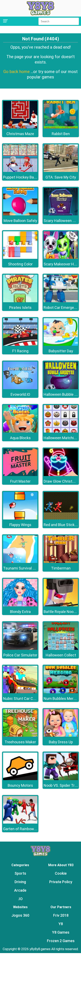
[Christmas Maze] (20, 127)
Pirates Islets (20, 307)
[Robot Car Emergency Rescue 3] (61, 301)
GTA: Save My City (60, 177)
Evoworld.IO (20, 394)
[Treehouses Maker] (20, 735)
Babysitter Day (61, 351)
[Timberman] (61, 562)
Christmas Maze (20, 134)
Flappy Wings (20, 525)
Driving (20, 882)
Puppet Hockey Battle (21, 177)
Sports (20, 873)
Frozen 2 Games (61, 941)
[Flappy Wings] (20, 518)
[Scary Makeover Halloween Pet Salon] (61, 257)
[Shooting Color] (20, 257)
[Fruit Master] (20, 475)
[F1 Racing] (20, 344)
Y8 (61, 924)
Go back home (17, 71)
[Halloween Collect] (61, 648)
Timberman (61, 568)
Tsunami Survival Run (21, 568)
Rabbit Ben (61, 134)
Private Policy (60, 882)
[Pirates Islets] (20, 301)
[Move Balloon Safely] (20, 214)
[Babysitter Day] (61, 344)
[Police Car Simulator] (20, 648)
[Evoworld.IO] (20, 388)
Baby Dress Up (61, 742)
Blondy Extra (20, 611)
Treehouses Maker (20, 742)
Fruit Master (20, 481)
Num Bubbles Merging (62, 698)
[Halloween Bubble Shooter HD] (61, 388)
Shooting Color (20, 264)
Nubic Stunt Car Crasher (23, 698)
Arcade (20, 890)
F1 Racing (20, 351)
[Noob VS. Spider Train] (61, 779)
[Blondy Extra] (20, 605)
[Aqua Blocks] (20, 431)
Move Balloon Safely (20, 220)
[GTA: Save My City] (61, 171)
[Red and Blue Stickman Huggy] (61, 518)
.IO (20, 899)
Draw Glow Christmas (62, 481)
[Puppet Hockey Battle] (20, 171)
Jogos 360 (20, 915)
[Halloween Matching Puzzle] (61, 431)
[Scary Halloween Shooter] (61, 214)
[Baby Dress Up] (61, 735)
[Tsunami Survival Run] (20, 562)
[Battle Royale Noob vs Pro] (61, 605)
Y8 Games (60, 932)
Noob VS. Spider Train (62, 785)
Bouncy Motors (20, 785)
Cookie (61, 873)
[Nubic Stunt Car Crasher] (20, 692)
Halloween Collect (61, 655)
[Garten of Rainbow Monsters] (20, 822)
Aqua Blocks (20, 438)
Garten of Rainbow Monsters (27, 829)
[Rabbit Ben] (61, 127)
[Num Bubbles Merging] (61, 692)
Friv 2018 (61, 915)
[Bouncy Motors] (20, 779)
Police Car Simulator (20, 655)
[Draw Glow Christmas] (61, 475)
